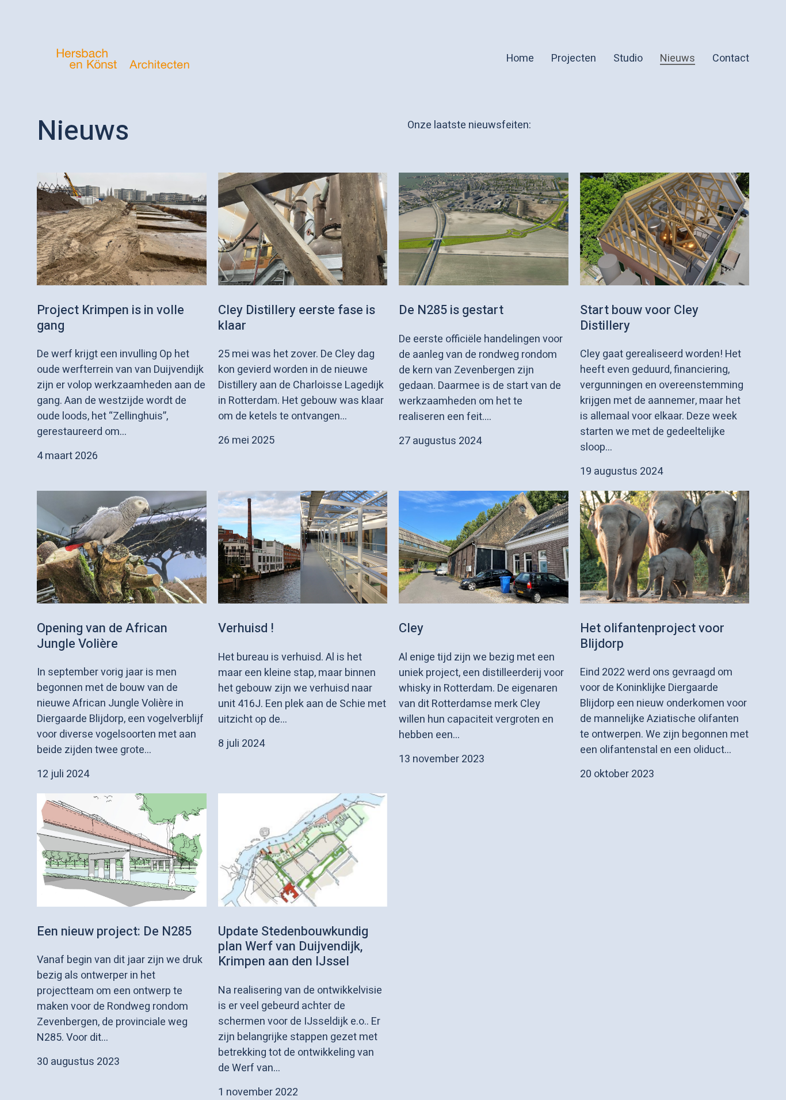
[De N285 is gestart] (483, 229)
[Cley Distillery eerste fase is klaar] (303, 229)
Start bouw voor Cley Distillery (639, 317)
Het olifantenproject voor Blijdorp (652, 635)
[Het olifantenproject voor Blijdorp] (665, 547)
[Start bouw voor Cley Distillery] (665, 229)
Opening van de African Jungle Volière (102, 635)
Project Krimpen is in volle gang (110, 317)
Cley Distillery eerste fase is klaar (296, 317)
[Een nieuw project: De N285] (122, 849)
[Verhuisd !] (303, 547)
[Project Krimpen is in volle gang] (122, 229)
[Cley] (483, 547)
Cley (411, 628)
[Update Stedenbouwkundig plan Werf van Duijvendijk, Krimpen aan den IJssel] (303, 849)
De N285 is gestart (451, 310)
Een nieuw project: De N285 (114, 931)
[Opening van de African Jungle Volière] (122, 547)
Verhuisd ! (246, 628)
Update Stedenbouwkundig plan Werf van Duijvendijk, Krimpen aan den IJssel (293, 946)
